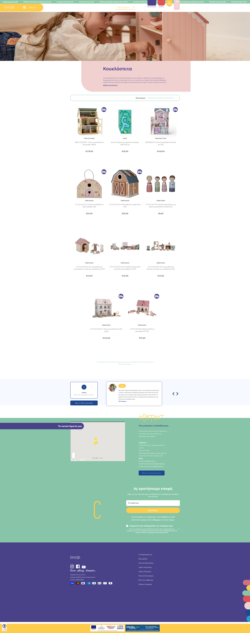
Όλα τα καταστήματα (151, 473)
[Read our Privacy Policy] (179, 529)
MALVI (84, 574)
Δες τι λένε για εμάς (84, 403)
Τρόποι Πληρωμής (144, 571)
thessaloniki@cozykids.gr (156, 464)
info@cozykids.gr (150, 461)
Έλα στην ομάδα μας (145, 580)
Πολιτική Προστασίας (146, 563)
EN (177, 6)
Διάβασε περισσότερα (110, 85)
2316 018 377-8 (145, 456)
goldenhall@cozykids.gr (156, 466)
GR (177, 1)
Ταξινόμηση (141, 98)
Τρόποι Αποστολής (145, 567)
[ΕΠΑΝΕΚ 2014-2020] (107, 628)
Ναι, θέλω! (153, 510)
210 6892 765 (157, 456)
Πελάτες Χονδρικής (145, 584)
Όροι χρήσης (142, 559)
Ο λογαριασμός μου (145, 554)
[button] (125, 7)
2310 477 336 (144, 450)
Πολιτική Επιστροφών (146, 576)
